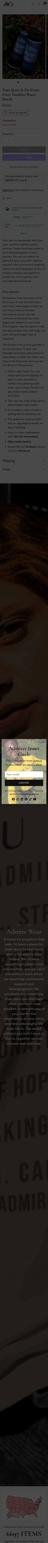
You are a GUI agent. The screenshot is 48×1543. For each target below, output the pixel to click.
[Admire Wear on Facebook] (13, 800)
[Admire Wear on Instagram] (17, 800)
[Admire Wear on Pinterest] (26, 800)
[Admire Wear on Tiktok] (30, 800)
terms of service (31, 794)
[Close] (43, 742)
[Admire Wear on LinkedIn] (21, 800)
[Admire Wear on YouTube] (34, 800)
